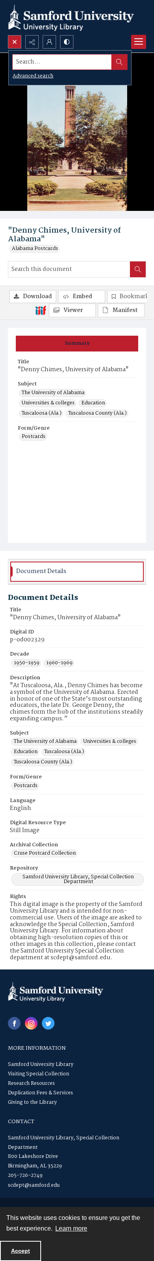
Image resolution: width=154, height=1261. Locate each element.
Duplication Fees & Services (40, 1093)
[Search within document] (138, 269)
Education (93, 403)
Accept (20, 1251)
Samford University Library (40, 1064)
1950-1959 (26, 663)
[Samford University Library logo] (71, 17)
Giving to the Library (32, 1102)
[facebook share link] (14, 1023)
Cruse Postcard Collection (45, 853)
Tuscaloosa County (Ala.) (97, 413)
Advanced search (33, 76)
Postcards (33, 437)
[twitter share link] (48, 1023)
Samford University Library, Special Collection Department (78, 879)
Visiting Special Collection (38, 1074)
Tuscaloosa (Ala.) (42, 413)
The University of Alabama (53, 393)
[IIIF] (40, 310)
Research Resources (31, 1083)
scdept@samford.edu (34, 1185)
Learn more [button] (71, 1228)
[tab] (77, 343)
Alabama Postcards (35, 249)
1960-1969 (59, 663)
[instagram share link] (31, 1023)
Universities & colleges (48, 403)
